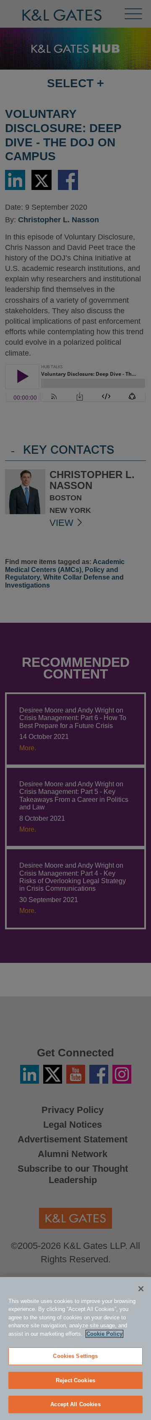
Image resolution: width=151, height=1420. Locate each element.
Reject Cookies (75, 1380)
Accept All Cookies (75, 1404)
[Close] (141, 1289)
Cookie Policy (104, 1334)
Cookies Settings (75, 1356)
